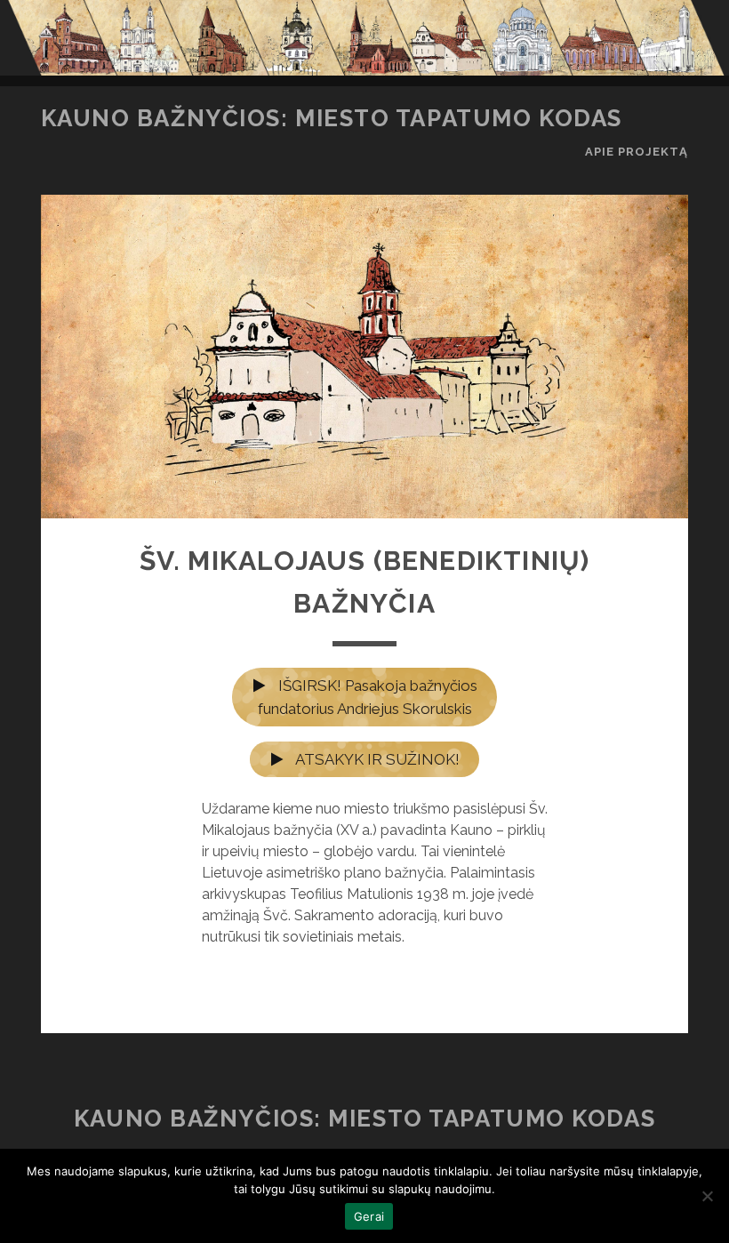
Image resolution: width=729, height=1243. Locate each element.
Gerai (369, 1216)
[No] (707, 1196)
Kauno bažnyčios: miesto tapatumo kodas (331, 118)
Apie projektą (637, 151)
